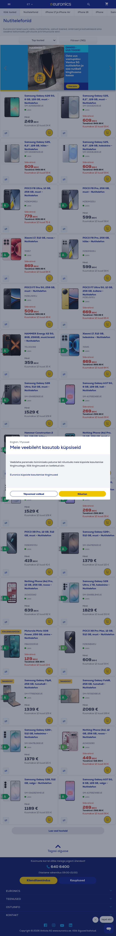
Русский (24, 442)
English (14, 442)
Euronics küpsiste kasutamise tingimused (34, 474)
